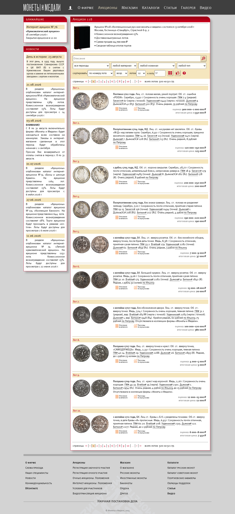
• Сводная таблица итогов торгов (112, 45)
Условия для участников (87, 488)
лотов (132, 73)
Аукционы (107, 7)
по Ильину (181, 247)
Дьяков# (191, 100)
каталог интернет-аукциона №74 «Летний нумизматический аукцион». (45, 247)
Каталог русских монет (181, 467)
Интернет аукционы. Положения (92, 483)
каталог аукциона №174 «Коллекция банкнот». (45, 209)
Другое (124, 493)
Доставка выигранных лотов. (112, 37)
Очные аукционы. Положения (91, 478)
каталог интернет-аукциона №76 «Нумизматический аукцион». (45, 95)
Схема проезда (34, 467)
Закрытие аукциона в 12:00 (43, 34)
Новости (30, 478)
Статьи (170, 7)
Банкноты (126, 483)
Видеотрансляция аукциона (89, 493)
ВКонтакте (31, 488)
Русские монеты (130, 472)
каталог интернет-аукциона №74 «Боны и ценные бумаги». (45, 175)
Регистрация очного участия (90, 472)
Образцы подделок (178, 483)
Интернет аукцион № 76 (41, 27)
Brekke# (155, 244)
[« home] (42, 7)
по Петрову (191, 104)
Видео (206, 7)
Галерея (188, 7)
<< (86, 81)
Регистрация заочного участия (91, 467)
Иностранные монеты (133, 478)
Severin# (118, 100)
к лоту (150, 73)
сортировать (80, 73)
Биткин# (140, 104)
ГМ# (180, 97)
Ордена (124, 488)
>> (140, 81)
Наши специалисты (36, 472)
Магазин (130, 7)
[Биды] (177, 73)
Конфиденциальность (38, 483)
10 (128, 81)
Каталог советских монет (182, 472)
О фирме (86, 7)
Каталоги (151, 7)
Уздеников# (153, 100)
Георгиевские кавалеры (181, 478)
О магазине (127, 467)
